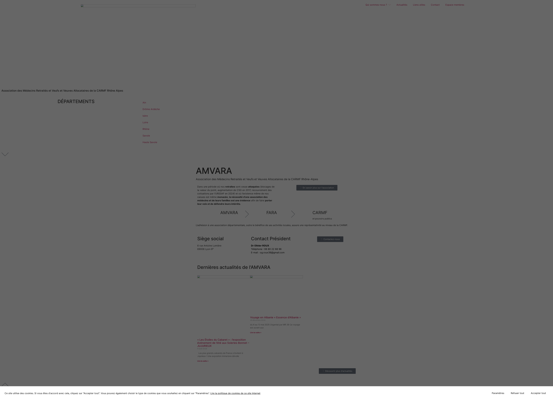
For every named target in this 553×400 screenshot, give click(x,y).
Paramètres (498, 393)
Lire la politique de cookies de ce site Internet (235, 393)
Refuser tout (517, 393)
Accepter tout (538, 393)
